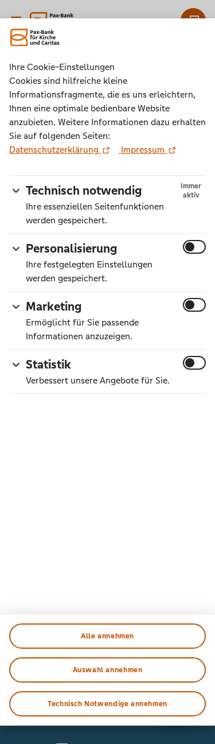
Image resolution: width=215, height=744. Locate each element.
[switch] (194, 247)
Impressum (143, 149)
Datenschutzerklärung (55, 149)
